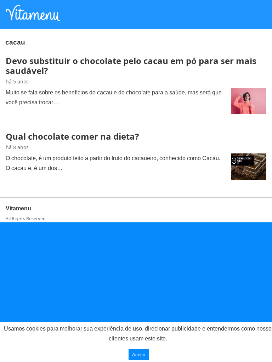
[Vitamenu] (33, 19)
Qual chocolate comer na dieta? (72, 136)
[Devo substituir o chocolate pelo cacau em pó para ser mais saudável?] (248, 112)
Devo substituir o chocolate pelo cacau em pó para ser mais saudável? (131, 65)
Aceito (138, 354)
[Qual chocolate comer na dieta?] (248, 178)
